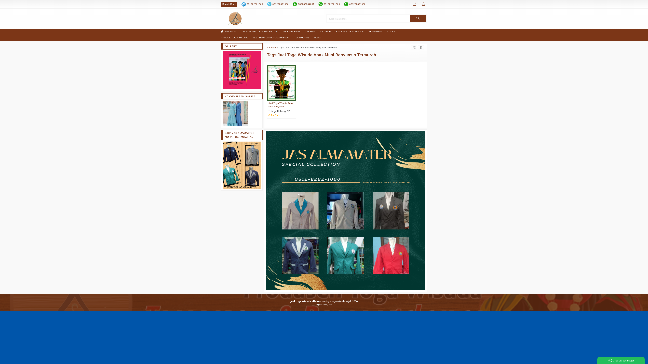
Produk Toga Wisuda (234, 37)
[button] (418, 18)
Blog (317, 37)
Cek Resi (310, 31)
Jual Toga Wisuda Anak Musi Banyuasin (280, 105)
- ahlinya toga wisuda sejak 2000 (324, 301)
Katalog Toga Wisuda (350, 31)
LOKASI (391, 31)
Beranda (230, 31)
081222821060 (255, 4)
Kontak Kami (229, 4)
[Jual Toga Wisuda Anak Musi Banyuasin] (281, 82)
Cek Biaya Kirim (291, 31)
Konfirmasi (375, 31)
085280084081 (306, 4)
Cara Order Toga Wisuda (257, 31)
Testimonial (301, 37)
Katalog (325, 31)
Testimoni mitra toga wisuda (271, 37)
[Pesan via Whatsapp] (414, 4)
